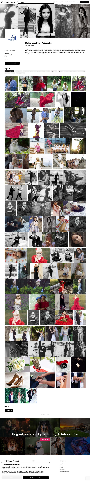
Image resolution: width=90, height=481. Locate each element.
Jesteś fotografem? (84, 2)
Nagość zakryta (61, 71)
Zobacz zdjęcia (44, 439)
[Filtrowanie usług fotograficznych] (54, 2)
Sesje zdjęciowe (73, 71)
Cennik (61, 463)
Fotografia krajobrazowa (10, 73)
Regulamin (62, 469)
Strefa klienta (72, 2)
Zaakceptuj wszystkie (35, 477)
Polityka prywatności (64, 471)
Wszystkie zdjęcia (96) (9, 71)
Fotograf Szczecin (30, 45)
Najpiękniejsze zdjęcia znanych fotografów (45, 434)
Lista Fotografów (60, 2)
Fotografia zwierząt (81, 71)
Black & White (39, 71)
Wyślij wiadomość (12, 63)
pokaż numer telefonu (10, 50)
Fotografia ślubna (18, 71)
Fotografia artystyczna (20, 73)
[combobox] (36, 2)
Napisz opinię (9, 410)
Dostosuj (12, 477)
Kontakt (61, 467)
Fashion (66, 71)
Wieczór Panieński (46, 71)
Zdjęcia (66, 2)
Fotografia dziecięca (27, 71)
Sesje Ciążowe (54, 71)
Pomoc (61, 465)
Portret (33, 71)
